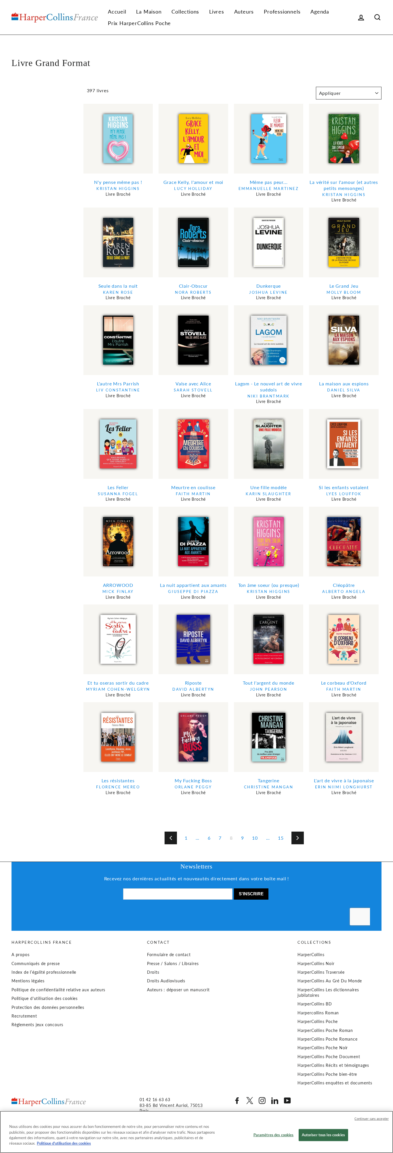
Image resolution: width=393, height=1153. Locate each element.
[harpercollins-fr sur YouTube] (287, 1100)
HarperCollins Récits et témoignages (333, 1065)
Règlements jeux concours (37, 1024)
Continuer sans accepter (371, 1118)
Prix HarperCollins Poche (139, 23)
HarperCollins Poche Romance (327, 1039)
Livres (216, 11)
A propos (20, 954)
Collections (185, 11)
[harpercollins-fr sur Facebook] (237, 1100)
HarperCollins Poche (317, 1021)
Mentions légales (28, 981)
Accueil (117, 11)
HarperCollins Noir (315, 963)
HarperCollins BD (314, 1004)
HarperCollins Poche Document (328, 1056)
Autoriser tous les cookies (323, 1135)
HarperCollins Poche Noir (322, 1047)
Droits (153, 972)
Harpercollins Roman (318, 1013)
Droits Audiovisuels (166, 981)
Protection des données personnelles (48, 1007)
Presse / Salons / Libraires (173, 963)
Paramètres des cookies (273, 1135)
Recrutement (24, 1016)
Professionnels (282, 11)
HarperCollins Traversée (320, 972)
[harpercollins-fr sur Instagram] (262, 1100)
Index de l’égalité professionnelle (44, 972)
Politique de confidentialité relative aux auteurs (58, 990)
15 (281, 838)
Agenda (319, 11)
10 (255, 838)
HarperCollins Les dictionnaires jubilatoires (328, 993)
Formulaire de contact (169, 954)
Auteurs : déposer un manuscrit (178, 990)
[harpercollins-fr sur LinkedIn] (274, 1100)
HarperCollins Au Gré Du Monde (329, 981)
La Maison (148, 11)
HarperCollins (310, 954)
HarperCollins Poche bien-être (327, 1074)
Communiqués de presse (36, 963)
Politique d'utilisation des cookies (45, 998)
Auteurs (244, 11)
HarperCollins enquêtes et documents (334, 1083)
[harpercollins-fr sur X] (249, 1100)
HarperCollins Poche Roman (325, 1030)
